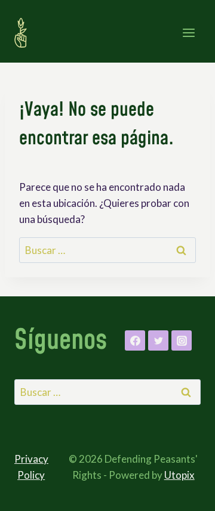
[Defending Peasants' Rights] (25, 33)
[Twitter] (158, 340)
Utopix (179, 475)
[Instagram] (181, 340)
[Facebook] (135, 340)
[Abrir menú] (188, 32)
